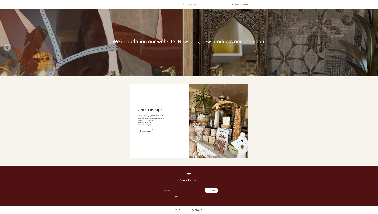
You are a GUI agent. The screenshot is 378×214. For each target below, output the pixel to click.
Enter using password (241, 5)
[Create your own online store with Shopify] (198, 210)
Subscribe (211, 190)
